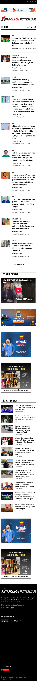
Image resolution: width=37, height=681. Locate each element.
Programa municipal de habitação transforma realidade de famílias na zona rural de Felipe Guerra (23, 225)
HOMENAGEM (15, 55)
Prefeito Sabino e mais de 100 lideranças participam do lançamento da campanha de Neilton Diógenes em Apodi (25, 496)
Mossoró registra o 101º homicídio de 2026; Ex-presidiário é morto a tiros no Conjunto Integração (25, 473)
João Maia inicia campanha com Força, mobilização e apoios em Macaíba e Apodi (24, 484)
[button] (7, 27)
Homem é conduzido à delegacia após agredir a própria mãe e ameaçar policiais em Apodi (23, 429)
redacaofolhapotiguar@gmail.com (13, 605)
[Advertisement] (18, 643)
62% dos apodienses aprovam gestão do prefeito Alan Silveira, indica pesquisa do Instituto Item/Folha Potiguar (23, 156)
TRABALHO (14, 241)
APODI (13, 35)
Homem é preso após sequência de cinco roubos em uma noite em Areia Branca (25, 418)
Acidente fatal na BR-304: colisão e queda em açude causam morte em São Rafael (23, 82)
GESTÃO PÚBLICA (16, 219)
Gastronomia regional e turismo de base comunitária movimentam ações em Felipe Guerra (25, 451)
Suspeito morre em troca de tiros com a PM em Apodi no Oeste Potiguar (25, 507)
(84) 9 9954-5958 (8, 608)
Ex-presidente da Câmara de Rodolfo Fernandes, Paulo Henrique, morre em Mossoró (25, 462)
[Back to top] (32, 676)
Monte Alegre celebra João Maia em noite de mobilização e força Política (25, 407)
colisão (14, 77)
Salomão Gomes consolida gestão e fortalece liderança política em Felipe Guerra (24, 440)
